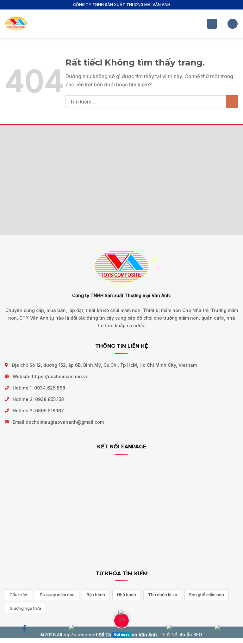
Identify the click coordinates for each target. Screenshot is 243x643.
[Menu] (212, 24)
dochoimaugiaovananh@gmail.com (65, 422)
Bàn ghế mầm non (206, 594)
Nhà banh (126, 594)
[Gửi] (232, 101)
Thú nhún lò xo (162, 594)
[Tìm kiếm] (232, 24)
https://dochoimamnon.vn (60, 376)
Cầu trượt (18, 594)
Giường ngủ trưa (25, 608)
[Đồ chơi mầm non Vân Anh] (16, 24)
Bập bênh (96, 594)
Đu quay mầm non (57, 594)
